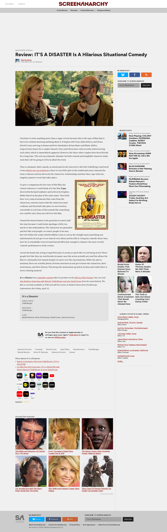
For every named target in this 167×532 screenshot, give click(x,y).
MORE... (121, 361)
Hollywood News (103, 10)
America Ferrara (24, 349)
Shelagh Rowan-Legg (126, 356)
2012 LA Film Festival (84, 277)
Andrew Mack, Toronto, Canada (130, 323)
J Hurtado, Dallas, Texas (127, 334)
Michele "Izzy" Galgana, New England (132, 345)
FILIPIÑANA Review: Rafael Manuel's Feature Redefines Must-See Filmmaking (139, 182)
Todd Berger (93, 349)
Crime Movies (62, 10)
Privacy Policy (75, 525)
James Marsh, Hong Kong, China (130, 339)
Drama (72, 352)
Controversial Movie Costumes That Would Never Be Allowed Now (126, 299)
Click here (73, 335)
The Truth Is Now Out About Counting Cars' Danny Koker (142, 298)
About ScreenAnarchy (37, 525)
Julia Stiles (64, 349)
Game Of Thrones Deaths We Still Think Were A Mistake (143, 268)
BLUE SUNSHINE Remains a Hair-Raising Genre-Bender (140, 168)
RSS (71, 519)
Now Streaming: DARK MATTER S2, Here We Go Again (140, 155)
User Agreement (89, 525)
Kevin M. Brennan (41, 352)
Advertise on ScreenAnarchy (109, 525)
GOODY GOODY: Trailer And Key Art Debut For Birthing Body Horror (138, 199)
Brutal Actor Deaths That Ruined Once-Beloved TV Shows (124, 269)
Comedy (38, 349)
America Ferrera (59, 352)
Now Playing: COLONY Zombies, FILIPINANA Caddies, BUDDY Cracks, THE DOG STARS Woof (140, 141)
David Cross (51, 349)
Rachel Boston (24, 352)
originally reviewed (45, 277)
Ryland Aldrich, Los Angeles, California (133, 350)
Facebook (54, 519)
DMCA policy (60, 337)
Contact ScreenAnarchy (57, 525)
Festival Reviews (87, 10)
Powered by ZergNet (106, 494)
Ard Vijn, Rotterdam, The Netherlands (133, 328)
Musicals (74, 10)
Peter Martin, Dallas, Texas (128, 317)
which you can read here (37, 170)
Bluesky (38, 519)
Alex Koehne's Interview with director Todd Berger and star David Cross (50, 281)
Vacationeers (79, 349)
